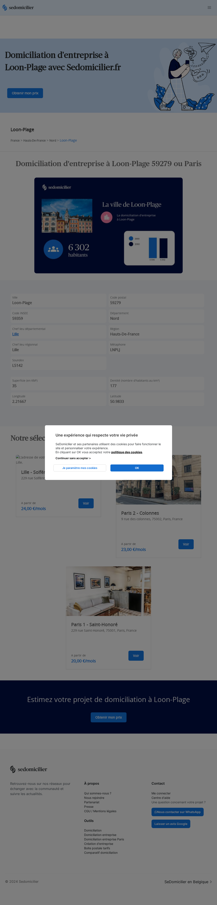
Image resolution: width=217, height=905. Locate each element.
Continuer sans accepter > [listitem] (73, 458)
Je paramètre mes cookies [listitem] (79, 468)
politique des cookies (126, 452)
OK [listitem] (137, 468)
